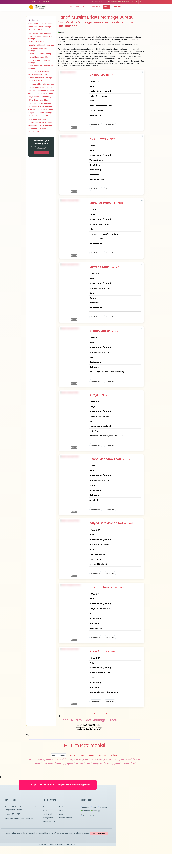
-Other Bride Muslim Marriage (39, 100)
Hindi (32, 759)
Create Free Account (99, 833)
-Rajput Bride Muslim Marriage (40, 113)
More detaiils (110, 125)
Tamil (77, 759)
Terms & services (65, 818)
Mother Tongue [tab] (58, 755)
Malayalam (96, 759)
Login (106, 7)
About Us (46, 810)
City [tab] (82, 755)
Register (117, 7)
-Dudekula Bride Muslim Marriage (41, 45)
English (69, 764)
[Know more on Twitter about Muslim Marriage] (136, 2)
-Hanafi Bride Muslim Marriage (40, 54)
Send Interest (95, 125)
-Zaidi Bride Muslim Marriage (39, 132)
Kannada (107, 759)
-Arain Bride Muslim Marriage (39, 27)
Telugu (85, 759)
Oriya (136, 759)
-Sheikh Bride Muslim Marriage (40, 122)
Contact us (95, 7)
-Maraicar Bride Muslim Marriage (41, 90)
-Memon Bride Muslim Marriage (40, 93)
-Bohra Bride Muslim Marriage (39, 33)
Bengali (50, 759)
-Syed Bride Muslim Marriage (39, 129)
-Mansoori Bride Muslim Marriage (41, 84)
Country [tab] (102, 755)
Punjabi (69, 759)
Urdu (87, 764)
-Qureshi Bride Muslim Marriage (40, 109)
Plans (85, 7)
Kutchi (117, 764)
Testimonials (47, 814)
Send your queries (41, 153)
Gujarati (41, 759)
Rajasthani (126, 759)
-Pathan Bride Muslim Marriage (40, 106)
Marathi (60, 759)
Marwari (78, 764)
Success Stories (49, 821)
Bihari (117, 759)
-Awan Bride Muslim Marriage (39, 30)
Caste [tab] (72, 755)
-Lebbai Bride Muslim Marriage (40, 78)
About (33, 2)
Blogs (61, 814)
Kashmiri (59, 764)
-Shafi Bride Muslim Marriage (39, 119)
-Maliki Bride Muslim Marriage (39, 81)
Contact (46, 2)
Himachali (48, 764)
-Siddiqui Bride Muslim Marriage (40, 125)
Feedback (62, 807)
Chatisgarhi (97, 764)
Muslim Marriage (57, 845)
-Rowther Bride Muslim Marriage (40, 116)
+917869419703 (98, 2)
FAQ (39, 2)
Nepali (126, 764)
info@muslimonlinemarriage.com (118, 2)
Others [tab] (114, 755)
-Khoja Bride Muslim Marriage (39, 74)
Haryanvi (37, 764)
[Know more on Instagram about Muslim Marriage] (141, 2)
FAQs (61, 810)
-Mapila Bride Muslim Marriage (40, 87)
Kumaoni (108, 764)
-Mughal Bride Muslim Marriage (40, 97)
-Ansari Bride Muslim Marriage (40, 23)
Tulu (133, 764)
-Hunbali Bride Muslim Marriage (40, 57)
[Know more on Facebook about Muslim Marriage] (132, 2)
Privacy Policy (48, 818)
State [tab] (91, 755)
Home (69, 7)
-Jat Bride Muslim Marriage (38, 71)
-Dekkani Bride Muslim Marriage (40, 42)
